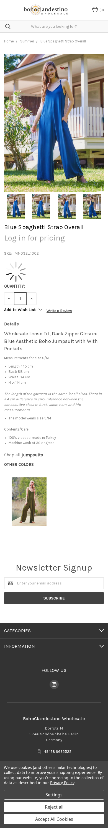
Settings (54, 795)
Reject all (54, 807)
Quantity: (14, 286)
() (101, 10)
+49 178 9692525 (56, 751)
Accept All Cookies (54, 819)
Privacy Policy (62, 782)
